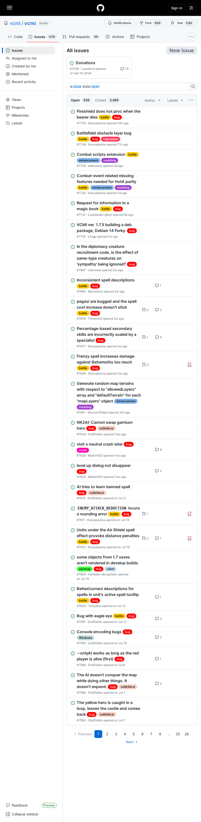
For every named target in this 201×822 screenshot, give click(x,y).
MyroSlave (95, 291)
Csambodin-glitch (100, 215)
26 (187, 734)
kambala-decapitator (102, 574)
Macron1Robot (98, 412)
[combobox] (129, 86)
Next (130, 742)
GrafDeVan (95, 434)
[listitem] (132, 117)
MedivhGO (95, 455)
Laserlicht (88, 69)
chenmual (94, 270)
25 (178, 734)
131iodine (94, 606)
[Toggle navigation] (9, 7)
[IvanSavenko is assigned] (189, 364)
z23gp (92, 236)
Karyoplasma (97, 123)
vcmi (15, 23)
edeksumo (95, 166)
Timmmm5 (95, 318)
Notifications (122, 23)
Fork (153, 23)
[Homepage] (100, 8)
